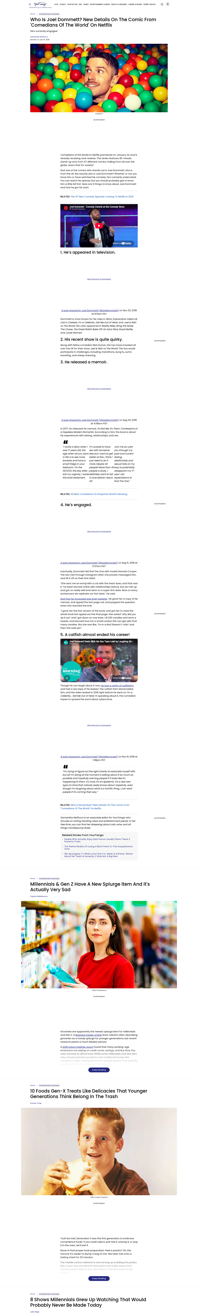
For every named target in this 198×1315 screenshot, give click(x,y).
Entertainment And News (49, 14)
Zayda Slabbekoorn (39, 896)
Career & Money (135, 4)
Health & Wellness (119, 4)
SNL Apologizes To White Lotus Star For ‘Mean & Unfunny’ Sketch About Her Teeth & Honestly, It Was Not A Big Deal (98, 855)
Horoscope (72, 4)
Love (56, 4)
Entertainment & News (100, 4)
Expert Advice (149, 4)
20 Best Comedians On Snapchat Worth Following (99, 494)
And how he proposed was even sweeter (83, 598)
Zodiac (63, 4)
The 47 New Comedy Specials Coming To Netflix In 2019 (102, 196)
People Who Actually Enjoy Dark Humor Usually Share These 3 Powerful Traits (97, 840)
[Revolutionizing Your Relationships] (40, 4)
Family (86, 4)
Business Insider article (88, 1035)
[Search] (161, 4)
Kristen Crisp (36, 1103)
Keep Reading (99, 1070)
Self (80, 4)
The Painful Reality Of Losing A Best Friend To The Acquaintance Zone (98, 847)
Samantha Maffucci (39, 37)
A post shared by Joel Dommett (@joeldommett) (90, 310)
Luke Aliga (34, 1312)
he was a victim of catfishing (117, 685)
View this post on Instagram (99, 279)
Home (32, 14)
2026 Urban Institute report (78, 1047)
